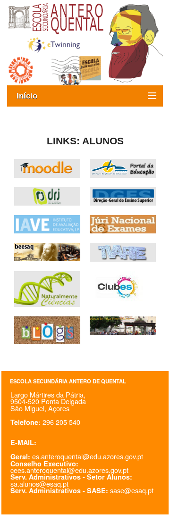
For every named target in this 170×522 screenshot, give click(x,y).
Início (31, 95)
